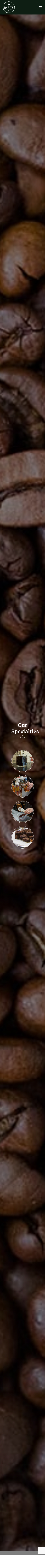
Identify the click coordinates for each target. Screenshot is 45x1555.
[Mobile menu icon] (40, 7)
